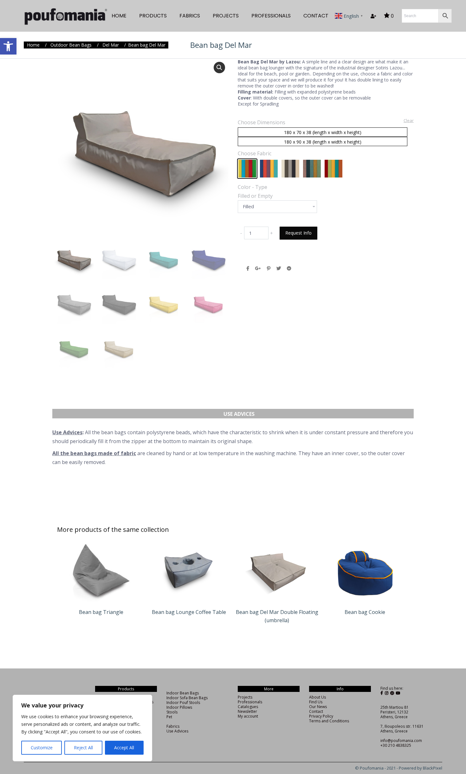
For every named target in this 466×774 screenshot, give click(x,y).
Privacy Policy (321, 716)
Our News (318, 706)
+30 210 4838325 (395, 745)
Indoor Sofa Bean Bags (187, 697)
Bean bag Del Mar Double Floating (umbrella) (277, 616)
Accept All (124, 748)
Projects (245, 697)
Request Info (298, 233)
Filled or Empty (255, 195)
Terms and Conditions (329, 721)
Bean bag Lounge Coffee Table (189, 612)
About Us (317, 697)
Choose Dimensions (261, 122)
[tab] (239, 410)
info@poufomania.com (401, 740)
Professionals (250, 702)
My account (248, 716)
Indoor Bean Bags (182, 693)
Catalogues (248, 706)
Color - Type (252, 187)
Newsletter (247, 711)
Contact (316, 711)
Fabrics (172, 726)
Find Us (315, 702)
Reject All (83, 748)
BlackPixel (432, 768)
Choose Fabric (254, 153)
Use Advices (239, 413)
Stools (172, 712)
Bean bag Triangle (101, 612)
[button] (8, 46)
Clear (409, 120)
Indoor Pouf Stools (183, 702)
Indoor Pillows (179, 707)
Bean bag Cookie (365, 612)
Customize (42, 748)
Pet (169, 716)
